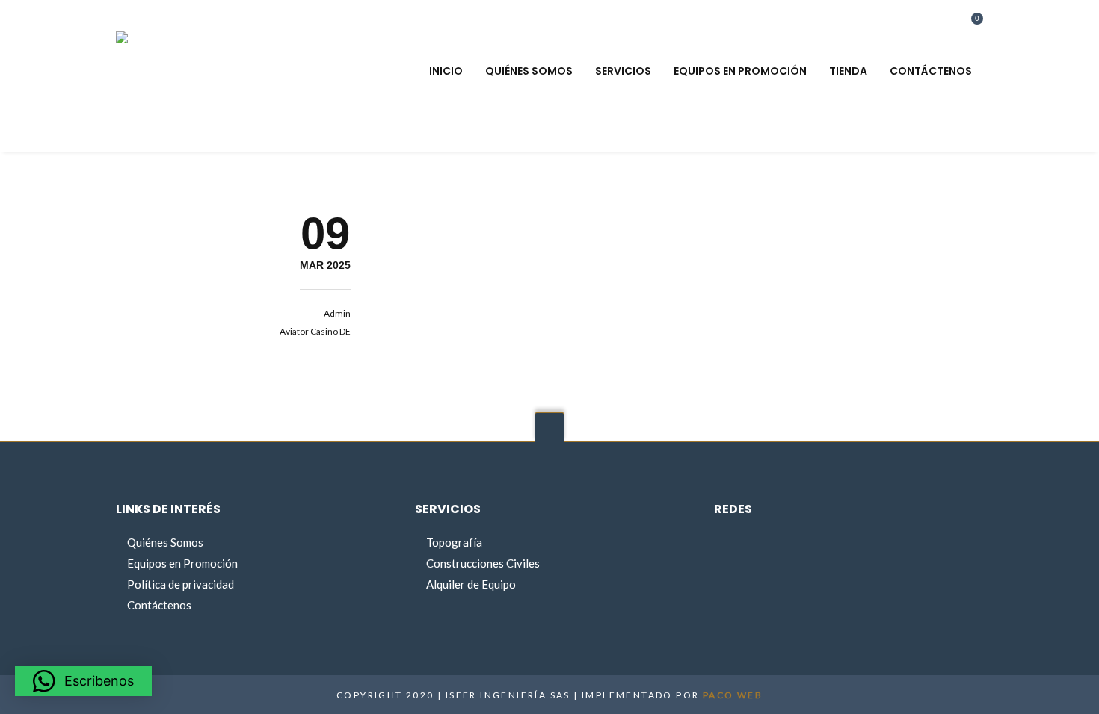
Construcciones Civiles (483, 563)
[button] (83, 681)
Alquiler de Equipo (471, 584)
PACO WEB (733, 695)
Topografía (454, 542)
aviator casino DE (315, 331)
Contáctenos (159, 605)
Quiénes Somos (165, 542)
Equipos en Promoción (182, 563)
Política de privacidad (180, 584)
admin (337, 313)
